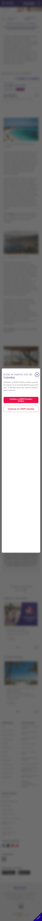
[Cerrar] (37, 374)
